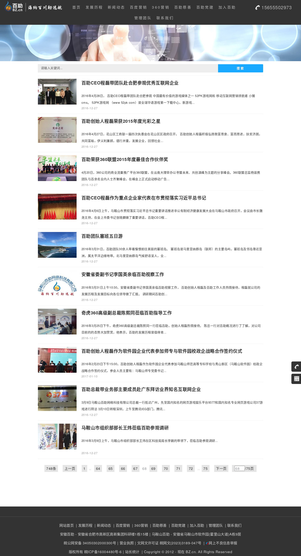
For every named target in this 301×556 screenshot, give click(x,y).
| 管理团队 (214, 525)
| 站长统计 (131, 551)
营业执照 (127, 542)
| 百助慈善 (158, 525)
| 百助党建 (176, 525)
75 (205, 468)
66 (123, 468)
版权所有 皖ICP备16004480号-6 (95, 551)
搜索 (240, 68)
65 (111, 468)
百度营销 (138, 7)
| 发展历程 (83, 525)
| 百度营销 (121, 525)
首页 (76, 7)
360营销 (161, 7)
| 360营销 (139, 525)
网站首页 (66, 525)
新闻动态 (116, 7)
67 (135, 468)
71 (178, 468)
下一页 (221, 468)
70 (166, 468)
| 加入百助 (195, 525)
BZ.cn (191, 551)
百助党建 (205, 7)
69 (153, 468)
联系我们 (165, 17)
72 (191, 468)
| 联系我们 (233, 525)
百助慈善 (183, 7)
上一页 (69, 468)
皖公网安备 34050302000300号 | (91, 542)
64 (98, 468)
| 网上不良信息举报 (220, 542)
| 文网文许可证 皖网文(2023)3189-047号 (168, 542)
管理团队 (143, 17)
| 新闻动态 (102, 525)
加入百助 (227, 7)
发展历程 (94, 7)
